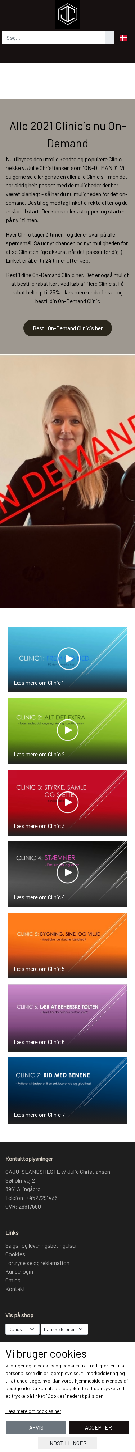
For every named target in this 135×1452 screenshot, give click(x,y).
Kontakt (15, 1288)
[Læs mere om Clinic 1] (67, 658)
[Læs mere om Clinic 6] (67, 1017)
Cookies (15, 1254)
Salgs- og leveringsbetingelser (41, 1245)
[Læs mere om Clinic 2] (67, 730)
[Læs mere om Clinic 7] (67, 1089)
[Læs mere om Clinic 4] (67, 873)
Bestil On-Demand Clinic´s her (68, 327)
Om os (13, 1280)
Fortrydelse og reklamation (37, 1262)
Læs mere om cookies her (33, 1411)
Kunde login (19, 1271)
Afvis (36, 1427)
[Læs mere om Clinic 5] (67, 944)
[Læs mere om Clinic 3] (67, 801)
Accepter (98, 1427)
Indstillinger (67, 1443)
